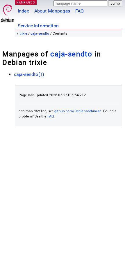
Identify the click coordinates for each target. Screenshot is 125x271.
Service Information (38, 25)
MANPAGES (26, 2)
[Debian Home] (7, 12)
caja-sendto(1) (29, 74)
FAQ (79, 11)
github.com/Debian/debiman (77, 111)
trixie (23, 33)
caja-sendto (40, 33)
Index (23, 11)
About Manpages (52, 11)
